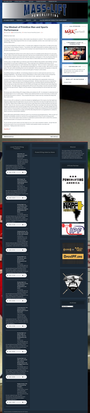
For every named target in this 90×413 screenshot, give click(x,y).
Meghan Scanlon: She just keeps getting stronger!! (22, 385)
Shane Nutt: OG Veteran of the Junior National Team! (22, 155)
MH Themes (25, 411)
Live (35, 20)
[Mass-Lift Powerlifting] (45, 17)
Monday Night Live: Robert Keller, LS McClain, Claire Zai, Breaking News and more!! (21, 335)
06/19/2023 (8, 32)
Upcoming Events (9, 20)
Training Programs (41, 1)
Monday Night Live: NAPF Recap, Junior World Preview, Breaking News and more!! (21, 259)
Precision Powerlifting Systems (33, 32)
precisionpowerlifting (17, 32)
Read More (6, 129)
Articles (31, 1)
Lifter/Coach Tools (20, 1)
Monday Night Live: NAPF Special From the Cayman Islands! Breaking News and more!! (22, 285)
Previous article (9, 136)
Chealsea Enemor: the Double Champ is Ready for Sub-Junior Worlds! (22, 233)
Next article (54, 136)
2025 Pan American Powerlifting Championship (53, 20)
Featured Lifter (8, 1)
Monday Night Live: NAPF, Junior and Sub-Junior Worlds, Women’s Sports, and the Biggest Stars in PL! (22, 361)
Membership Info (53, 1)
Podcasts (19, 20)
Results (28, 20)
